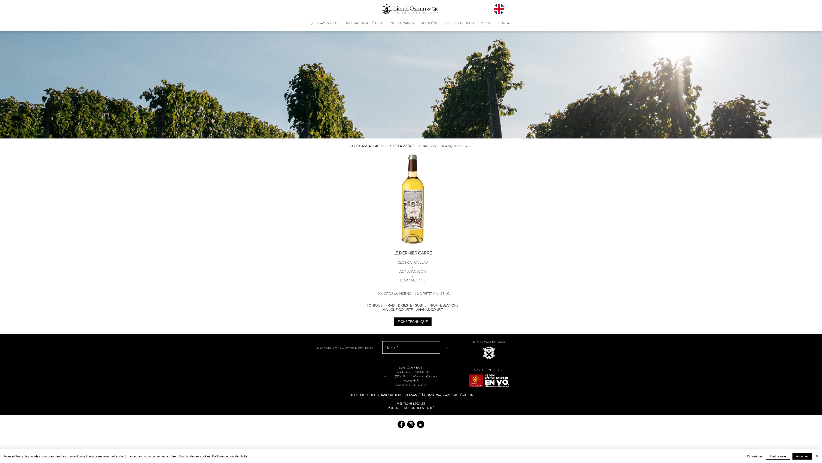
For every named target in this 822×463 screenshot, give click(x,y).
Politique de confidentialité (229, 456)
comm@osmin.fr (429, 376)
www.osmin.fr (411, 380)
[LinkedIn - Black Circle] (420, 424)
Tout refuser (778, 456)
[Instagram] (411, 424)
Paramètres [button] (755, 456)
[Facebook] (401, 424)
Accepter (802, 456)
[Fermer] (816, 456)
